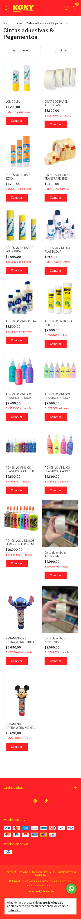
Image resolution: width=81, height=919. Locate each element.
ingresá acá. (65, 881)
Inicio (6, 23)
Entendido (14, 910)
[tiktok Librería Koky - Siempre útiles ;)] (46, 801)
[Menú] (6, 8)
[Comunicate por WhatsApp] (71, 888)
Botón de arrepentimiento (40, 885)
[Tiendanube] (41, 892)
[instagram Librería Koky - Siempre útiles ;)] (35, 801)
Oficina (18, 23)
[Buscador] (66, 8)
